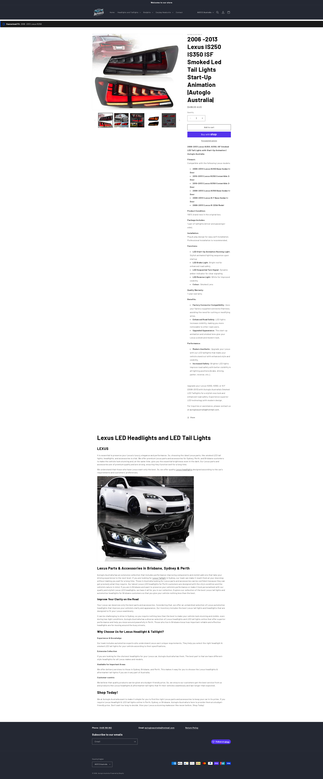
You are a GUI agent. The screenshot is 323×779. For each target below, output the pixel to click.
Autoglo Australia (104, 773)
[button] (129, 12)
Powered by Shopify (117, 773)
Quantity (190, 112)
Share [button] (192, 417)
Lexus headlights (184, 469)
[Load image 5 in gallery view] (169, 120)
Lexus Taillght (159, 578)
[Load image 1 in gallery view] (105, 120)
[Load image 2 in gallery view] (121, 120)
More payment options (209, 140)
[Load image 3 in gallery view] (137, 120)
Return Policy (191, 727)
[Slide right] (179, 120)
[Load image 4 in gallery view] (153, 120)
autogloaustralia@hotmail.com (159, 727)
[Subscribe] (134, 742)
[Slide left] (95, 120)
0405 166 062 (106, 727)
